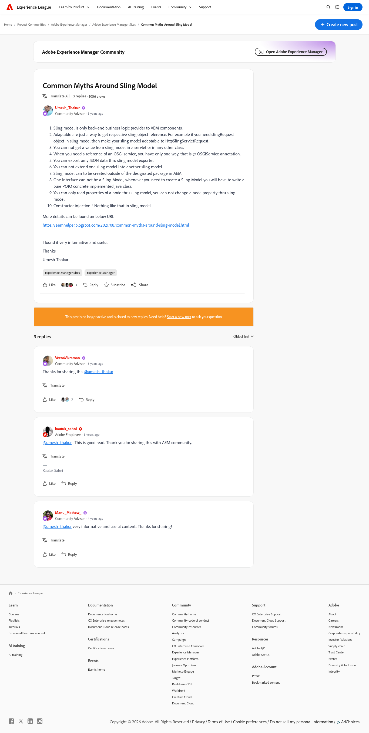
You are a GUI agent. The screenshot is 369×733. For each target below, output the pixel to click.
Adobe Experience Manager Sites (114, 24)
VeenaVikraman (67, 357)
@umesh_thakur (98, 371)
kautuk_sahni (66, 428)
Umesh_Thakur (67, 107)
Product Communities (31, 24)
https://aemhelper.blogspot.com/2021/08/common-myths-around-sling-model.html (116, 225)
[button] (339, 24)
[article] (142, 379)
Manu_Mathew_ (68, 512)
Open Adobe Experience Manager (294, 51)
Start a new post (179, 316)
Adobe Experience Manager (69, 24)
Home (8, 24)
